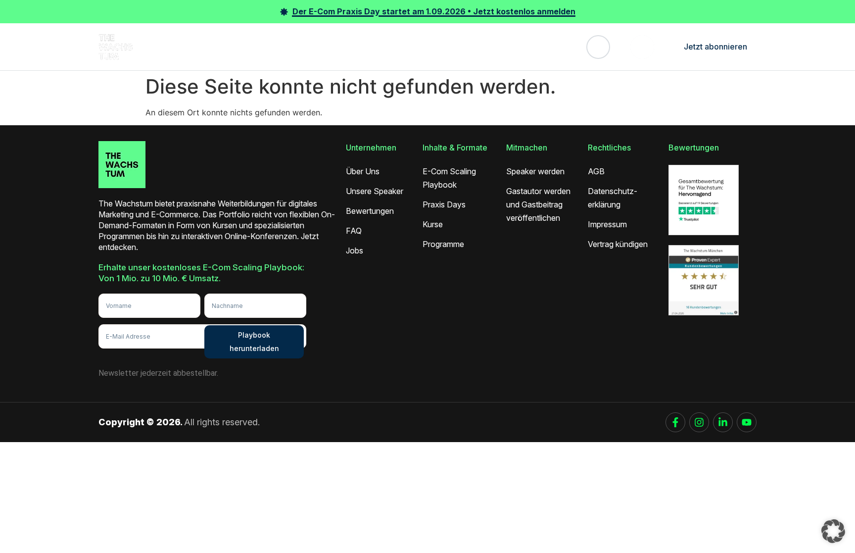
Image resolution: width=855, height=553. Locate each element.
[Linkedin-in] (723, 422)
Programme (304, 46)
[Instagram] (699, 422)
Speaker (350, 46)
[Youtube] (747, 422)
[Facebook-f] (675, 422)
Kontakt (532, 46)
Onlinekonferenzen (209, 46)
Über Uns (491, 46)
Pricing (452, 46)
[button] (833, 531)
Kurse (263, 46)
